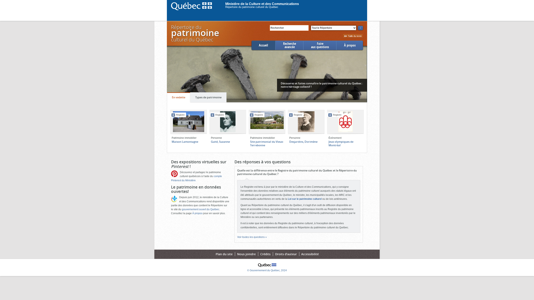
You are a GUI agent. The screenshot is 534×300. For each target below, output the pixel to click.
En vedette (181, 98)
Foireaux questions (320, 45)
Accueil (263, 45)
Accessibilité (310, 254)
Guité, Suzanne (220, 142)
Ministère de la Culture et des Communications (262, 4)
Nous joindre (246, 254)
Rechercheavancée (289, 45)
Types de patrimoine (211, 98)
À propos (350, 45)
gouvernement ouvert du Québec (200, 209)
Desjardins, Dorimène (303, 142)
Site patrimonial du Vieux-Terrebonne (267, 143)
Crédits (265, 254)
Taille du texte (355, 36)
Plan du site (224, 254)
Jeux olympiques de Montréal (341, 143)
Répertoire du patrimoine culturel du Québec (251, 7)
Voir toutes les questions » (252, 237)
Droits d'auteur (286, 254)
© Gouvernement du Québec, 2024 (267, 270)
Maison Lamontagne (185, 142)
